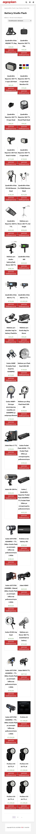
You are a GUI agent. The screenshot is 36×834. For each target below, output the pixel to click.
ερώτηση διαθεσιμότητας (11, 51)
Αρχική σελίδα (7, 8)
